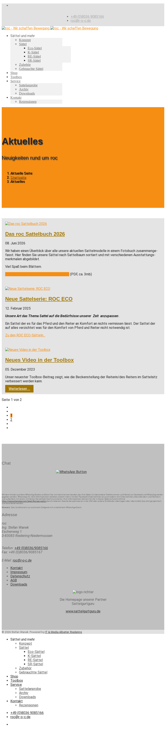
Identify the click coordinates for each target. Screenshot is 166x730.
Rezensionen (28, 101)
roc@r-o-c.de (81, 21)
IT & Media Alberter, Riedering (63, 632)
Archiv (24, 89)
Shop (14, 73)
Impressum (18, 572)
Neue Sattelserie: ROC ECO (39, 299)
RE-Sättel (34, 56)
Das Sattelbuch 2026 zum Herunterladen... (37, 274)
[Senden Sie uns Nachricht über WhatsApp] (83, 480)
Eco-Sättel (35, 48)
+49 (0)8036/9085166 (31, 548)
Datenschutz (20, 576)
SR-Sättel (34, 60)
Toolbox (16, 77)
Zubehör (25, 64)
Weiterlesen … (19, 389)
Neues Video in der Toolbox (39, 360)
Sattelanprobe (28, 85)
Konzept (25, 40)
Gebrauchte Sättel (31, 69)
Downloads (27, 93)
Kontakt (15, 97)
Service (15, 81)
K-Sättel (33, 52)
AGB (13, 580)
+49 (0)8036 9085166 (87, 17)
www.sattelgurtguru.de (83, 611)
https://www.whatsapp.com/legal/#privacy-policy (24, 501)
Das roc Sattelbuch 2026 (35, 234)
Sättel (23, 44)
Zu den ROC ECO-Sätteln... (25, 335)
